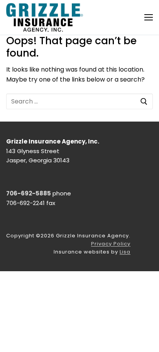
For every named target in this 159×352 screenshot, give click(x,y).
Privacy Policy (110, 243)
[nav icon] (148, 17)
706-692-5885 (28, 193)
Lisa (125, 251)
